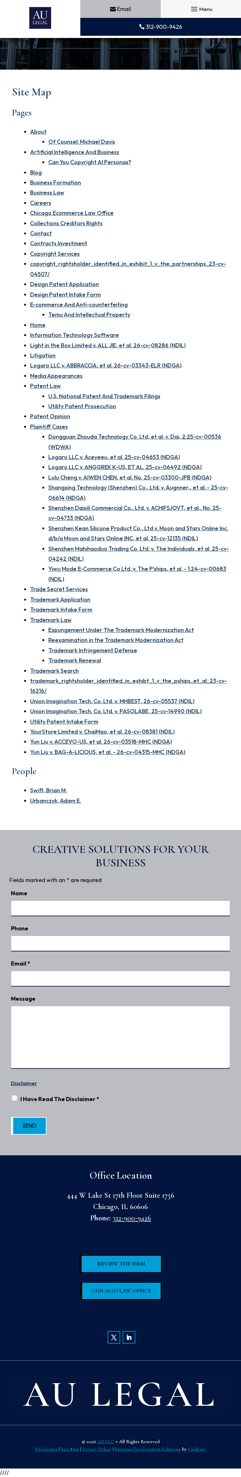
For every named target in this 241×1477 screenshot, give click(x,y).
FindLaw (197, 1449)
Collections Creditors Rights (66, 223)
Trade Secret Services (59, 589)
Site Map (70, 1449)
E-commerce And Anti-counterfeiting (79, 304)
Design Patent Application (64, 284)
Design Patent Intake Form (65, 294)
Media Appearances (56, 375)
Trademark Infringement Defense (92, 650)
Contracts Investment (58, 243)
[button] (200, 9)
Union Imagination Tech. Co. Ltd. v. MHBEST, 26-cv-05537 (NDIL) (112, 701)
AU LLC (106, 1441)
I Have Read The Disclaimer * (59, 1099)
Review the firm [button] (121, 1263)
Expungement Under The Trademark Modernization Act (121, 630)
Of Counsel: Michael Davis (81, 141)
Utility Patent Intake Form (64, 721)
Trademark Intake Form (61, 609)
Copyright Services (55, 253)
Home (38, 325)
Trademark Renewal (74, 660)
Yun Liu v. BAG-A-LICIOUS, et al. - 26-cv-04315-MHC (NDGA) (107, 752)
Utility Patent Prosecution (82, 406)
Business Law (47, 192)
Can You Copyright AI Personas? (89, 162)
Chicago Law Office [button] (121, 1290)
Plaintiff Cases (49, 426)
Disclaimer (24, 1083)
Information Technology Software (74, 335)
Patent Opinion (50, 416)
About (38, 131)
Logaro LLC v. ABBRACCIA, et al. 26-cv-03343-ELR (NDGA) (106, 365)
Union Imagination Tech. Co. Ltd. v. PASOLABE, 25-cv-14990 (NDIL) (116, 711)
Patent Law (45, 385)
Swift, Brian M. (48, 790)
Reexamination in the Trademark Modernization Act (116, 640)
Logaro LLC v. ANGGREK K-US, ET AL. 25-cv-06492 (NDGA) (125, 467)
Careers (40, 202)
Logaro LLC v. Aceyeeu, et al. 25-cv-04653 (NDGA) (114, 457)
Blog (36, 172)
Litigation (43, 355)
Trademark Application (60, 599)
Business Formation (55, 182)
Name (19, 893)
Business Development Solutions (148, 1449)
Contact (41, 233)
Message (23, 998)
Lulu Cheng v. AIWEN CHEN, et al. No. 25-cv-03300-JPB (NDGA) (130, 477)
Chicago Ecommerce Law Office (72, 213)
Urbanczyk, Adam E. (55, 800)
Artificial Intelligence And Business (74, 152)
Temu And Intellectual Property (89, 314)
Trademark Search (54, 670)
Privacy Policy (97, 1449)
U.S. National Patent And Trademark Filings (104, 396)
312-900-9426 (164, 26)
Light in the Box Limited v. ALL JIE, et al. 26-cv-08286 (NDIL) (108, 345)
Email (124, 9)
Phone (19, 928)
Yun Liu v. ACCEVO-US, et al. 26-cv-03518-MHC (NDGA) (101, 741)
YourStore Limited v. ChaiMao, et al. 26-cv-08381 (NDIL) (102, 731)
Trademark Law (51, 619)
